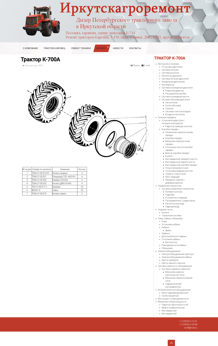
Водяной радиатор (174, 90)
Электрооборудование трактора (178, 254)
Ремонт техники (81, 48)
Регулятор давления (172, 76)
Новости (118, 48)
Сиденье (166, 233)
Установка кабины (171, 224)
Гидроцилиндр (172, 206)
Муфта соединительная (173, 307)
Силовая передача (167, 117)
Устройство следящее (176, 197)
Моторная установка (168, 64)
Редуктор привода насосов (178, 126)
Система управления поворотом (178, 189)
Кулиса (168, 156)
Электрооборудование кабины (177, 257)
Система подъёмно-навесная (176, 269)
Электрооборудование (169, 251)
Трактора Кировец (54, 48)
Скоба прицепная (170, 296)
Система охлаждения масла (175, 96)
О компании (30, 48)
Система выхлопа (170, 73)
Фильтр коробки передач (177, 153)
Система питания (170, 70)
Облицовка (167, 248)
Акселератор (168, 85)
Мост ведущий (172, 177)
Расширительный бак (175, 93)
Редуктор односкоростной (175, 304)
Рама (164, 221)
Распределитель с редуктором (180, 200)
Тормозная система (171, 215)
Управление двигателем (173, 82)
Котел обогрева (173, 105)
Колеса (165, 212)
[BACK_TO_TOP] (89, 342)
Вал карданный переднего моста (181, 159)
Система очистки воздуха (178, 111)
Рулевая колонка (173, 192)
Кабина (165, 227)
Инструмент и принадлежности (173, 299)
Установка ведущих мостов (179, 171)
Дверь (168, 230)
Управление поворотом (169, 186)
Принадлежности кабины (174, 245)
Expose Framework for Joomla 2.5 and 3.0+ (109, 21)
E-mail (147, 65)
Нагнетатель (171, 102)
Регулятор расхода (174, 203)
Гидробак (170, 195)
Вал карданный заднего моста (180, 162)
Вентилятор (171, 242)
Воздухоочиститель (175, 114)
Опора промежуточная (176, 168)
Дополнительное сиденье (174, 236)
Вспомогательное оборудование (174, 290)
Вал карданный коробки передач (181, 165)
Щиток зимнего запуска (173, 263)
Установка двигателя (172, 67)
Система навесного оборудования (175, 266)
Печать (136, 65)
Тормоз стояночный (175, 174)
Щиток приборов (170, 260)
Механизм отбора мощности (172, 302)
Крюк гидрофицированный (175, 293)
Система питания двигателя (175, 79)
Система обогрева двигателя (176, 99)
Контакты (135, 48)
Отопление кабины (171, 239)
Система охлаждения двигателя (177, 87)
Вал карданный (169, 310)
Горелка (169, 108)
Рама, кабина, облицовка (170, 218)
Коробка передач (170, 129)
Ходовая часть (165, 209)
